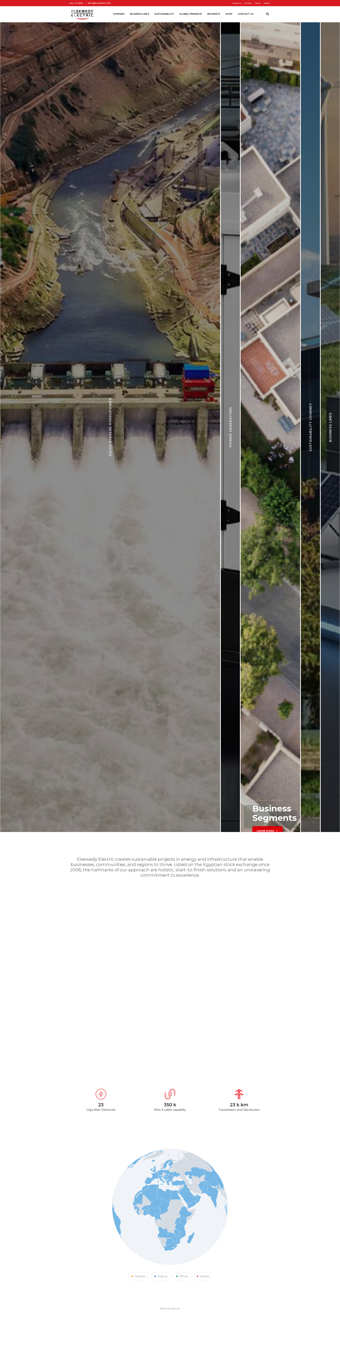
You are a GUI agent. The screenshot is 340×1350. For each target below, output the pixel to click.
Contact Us (245, 14)
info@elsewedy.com (99, 3)
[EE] (82, 14)
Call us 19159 (76, 3)
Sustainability (164, 14)
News (257, 3)
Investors (236, 3)
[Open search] (267, 14)
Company (119, 14)
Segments (213, 14)
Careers (248, 3)
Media (267, 3)
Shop (228, 14)
